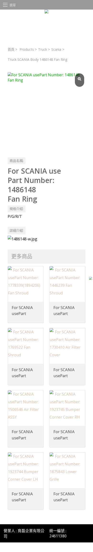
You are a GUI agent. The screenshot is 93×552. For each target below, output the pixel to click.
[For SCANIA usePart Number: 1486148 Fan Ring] (46, 111)
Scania (56, 49)
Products (27, 49)
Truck (42, 49)
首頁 (11, 49)
